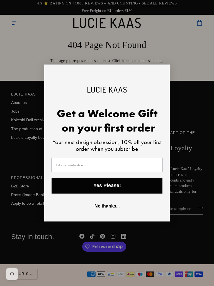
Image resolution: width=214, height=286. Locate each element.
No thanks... (107, 206)
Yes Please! (107, 185)
